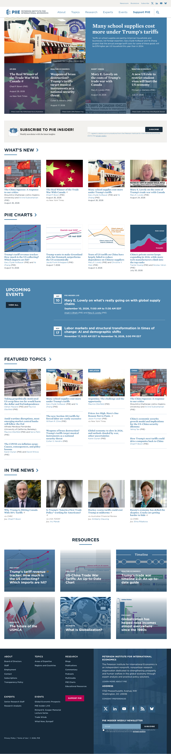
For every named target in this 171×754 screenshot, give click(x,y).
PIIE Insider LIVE (42, 706)
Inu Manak (55, 521)
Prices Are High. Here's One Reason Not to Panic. (103, 414)
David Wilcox (32, 452)
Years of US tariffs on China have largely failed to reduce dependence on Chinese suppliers (106, 257)
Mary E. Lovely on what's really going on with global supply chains (112, 302)
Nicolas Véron (159, 265)
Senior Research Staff (14, 702)
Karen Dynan (10, 452)
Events (123, 12)
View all (13, 305)
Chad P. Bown (16, 86)
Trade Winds (41, 717)
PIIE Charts (19, 214)
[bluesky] (151, 709)
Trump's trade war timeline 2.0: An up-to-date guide (140, 578)
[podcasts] (133, 709)
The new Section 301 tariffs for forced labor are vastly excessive (63, 417)
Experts (9, 697)
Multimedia (70, 678)
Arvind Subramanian (28, 198)
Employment (10, 670)
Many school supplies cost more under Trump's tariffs (125, 29)
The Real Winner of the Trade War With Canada (24, 77)
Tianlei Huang (136, 265)
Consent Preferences (114, 699)
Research (71, 656)
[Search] (157, 12)
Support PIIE (141, 12)
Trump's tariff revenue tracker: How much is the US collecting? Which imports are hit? (21, 257)
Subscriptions (10, 678)
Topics (39, 656)
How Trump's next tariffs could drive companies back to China (147, 439)
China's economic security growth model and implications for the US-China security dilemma (147, 422)
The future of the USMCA (23, 628)
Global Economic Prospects (47, 702)
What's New (20, 150)
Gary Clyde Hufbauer (98, 195)
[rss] (142, 709)
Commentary (71, 670)
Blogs (68, 661)
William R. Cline (53, 421)
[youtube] (124, 709)
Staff (6, 665)
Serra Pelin (35, 432)
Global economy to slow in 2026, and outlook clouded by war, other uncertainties (105, 433)
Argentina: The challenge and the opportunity (106, 400)
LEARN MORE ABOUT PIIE (114, 681)
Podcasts (69, 674)
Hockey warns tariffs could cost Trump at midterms (105, 511)
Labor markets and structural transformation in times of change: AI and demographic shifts (109, 330)
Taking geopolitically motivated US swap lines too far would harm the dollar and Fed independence (22, 401)
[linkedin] (114, 709)
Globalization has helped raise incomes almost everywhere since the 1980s (138, 624)
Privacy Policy (9, 738)
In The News (19, 470)
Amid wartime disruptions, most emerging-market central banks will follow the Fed (21, 421)
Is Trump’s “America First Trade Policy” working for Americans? (64, 511)
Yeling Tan (135, 429)
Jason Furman (95, 419)
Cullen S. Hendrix (58, 100)
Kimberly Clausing (100, 519)
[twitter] (105, 709)
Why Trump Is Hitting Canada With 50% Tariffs (21, 511)
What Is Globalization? (84, 630)
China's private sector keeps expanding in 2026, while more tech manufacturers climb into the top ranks (146, 258)
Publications (71, 665)
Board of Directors (13, 661)
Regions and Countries (45, 665)
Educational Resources (76, 686)
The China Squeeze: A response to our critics (21, 191)
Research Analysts (12, 706)
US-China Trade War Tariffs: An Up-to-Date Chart (83, 578)
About (8, 656)
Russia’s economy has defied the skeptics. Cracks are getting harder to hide (147, 512)
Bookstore (135, 3)
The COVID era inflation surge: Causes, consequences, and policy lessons (22, 446)
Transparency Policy (13, 682)
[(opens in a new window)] (152, 3)
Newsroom (124, 3)
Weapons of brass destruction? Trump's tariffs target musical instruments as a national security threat (62, 84)
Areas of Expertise (43, 661)
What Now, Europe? (44, 721)
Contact (8, 674)
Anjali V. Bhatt (71, 313)
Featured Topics (26, 359)
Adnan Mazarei (11, 407)
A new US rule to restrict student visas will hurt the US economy (144, 79)
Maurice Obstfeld (12, 432)
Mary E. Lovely (98, 90)
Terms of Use (22, 738)
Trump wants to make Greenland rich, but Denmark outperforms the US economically (64, 257)
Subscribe (145, 3)
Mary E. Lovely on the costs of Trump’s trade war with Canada (105, 79)
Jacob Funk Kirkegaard (57, 262)
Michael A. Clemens (141, 90)
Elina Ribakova (141, 521)
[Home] (27, 12)
